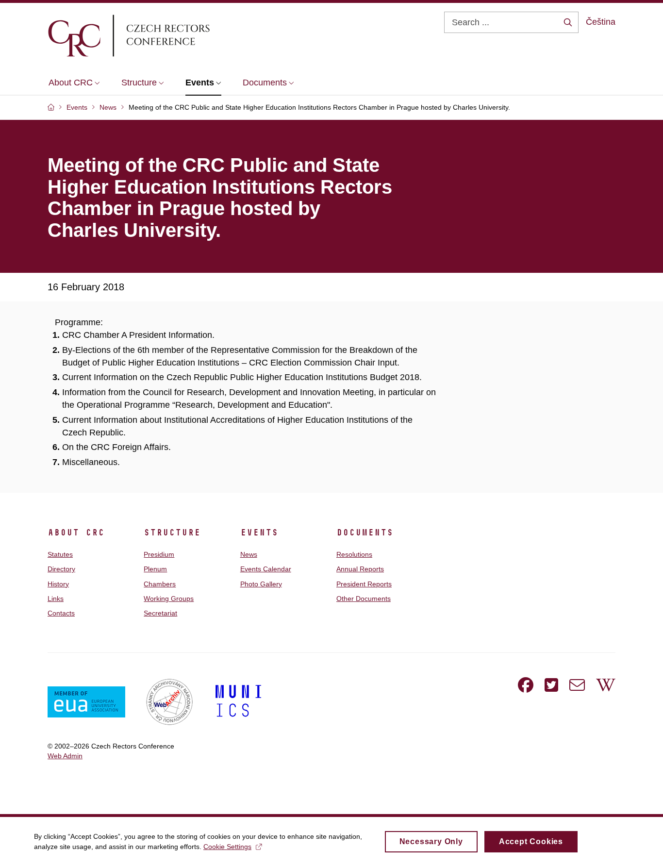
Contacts (61, 613)
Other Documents (363, 598)
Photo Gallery (261, 584)
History (58, 584)
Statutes (60, 554)
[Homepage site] (157, 35)
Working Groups (169, 598)
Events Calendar (265, 569)
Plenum (155, 569)
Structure (172, 532)
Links (56, 598)
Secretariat (160, 613)
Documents (364, 532)
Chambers (160, 584)
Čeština (600, 22)
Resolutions (354, 554)
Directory (61, 569)
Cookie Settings (227, 846)
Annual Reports (360, 569)
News (248, 554)
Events (259, 532)
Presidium (159, 554)
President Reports (364, 584)
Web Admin (65, 756)
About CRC (76, 532)
